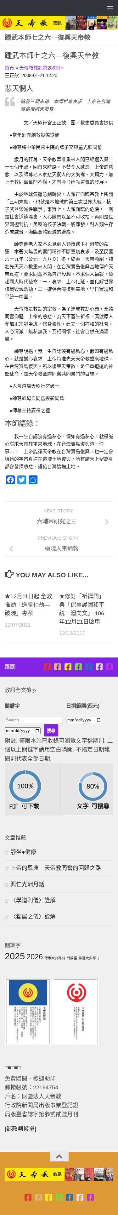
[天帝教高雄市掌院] (68, 667)
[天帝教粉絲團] (109, 667)
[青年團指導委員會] (78, 667)
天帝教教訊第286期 (39, 68)
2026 (34, 956)
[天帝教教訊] (89, 667)
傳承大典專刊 (54, 958)
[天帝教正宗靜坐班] (99, 667)
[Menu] (110, 8)
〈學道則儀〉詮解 (33, 900)
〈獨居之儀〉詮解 (33, 917)
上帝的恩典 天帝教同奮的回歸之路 (55, 868)
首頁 (9, 68)
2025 (15, 956)
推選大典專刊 (89, 958)
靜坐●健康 (23, 852)
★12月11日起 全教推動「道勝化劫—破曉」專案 (28, 604)
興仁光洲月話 (27, 884)
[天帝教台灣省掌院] (57, 667)
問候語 (72, 958)
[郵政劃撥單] (20, 1129)
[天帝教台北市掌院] (47, 667)
